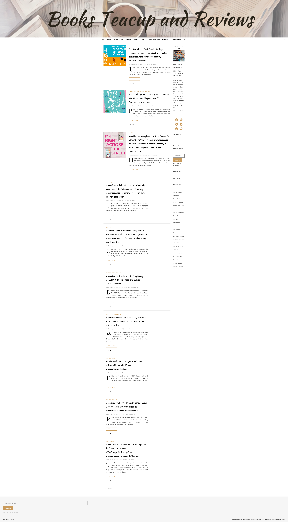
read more (134, 79)
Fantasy (108, 182)
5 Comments (154, 155)
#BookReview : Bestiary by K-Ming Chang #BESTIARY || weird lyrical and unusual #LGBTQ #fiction (124, 279)
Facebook (252, 519)
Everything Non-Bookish (178, 39)
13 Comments (133, 200)
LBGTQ (113, 272)
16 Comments (154, 64)
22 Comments (131, 459)
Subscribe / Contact (132, 39)
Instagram (239, 519)
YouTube (248, 519)
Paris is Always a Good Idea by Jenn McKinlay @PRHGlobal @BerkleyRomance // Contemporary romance (149, 98)
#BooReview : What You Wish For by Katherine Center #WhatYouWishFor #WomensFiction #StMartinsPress (126, 321)
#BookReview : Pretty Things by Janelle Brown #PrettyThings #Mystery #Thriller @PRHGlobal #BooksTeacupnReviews (126, 406)
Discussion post (154, 39)
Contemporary (138, 91)
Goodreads (257, 519)
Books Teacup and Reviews (135, 64)
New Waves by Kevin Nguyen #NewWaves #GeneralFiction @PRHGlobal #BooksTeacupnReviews (124, 365)
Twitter (244, 519)
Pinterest (262, 519)
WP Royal (12, 519)
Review (144, 39)
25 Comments (153, 106)
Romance (137, 46)
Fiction (108, 272)
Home (103, 39)
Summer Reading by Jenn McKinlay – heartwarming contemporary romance (178, 219)
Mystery (108, 399)
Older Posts (109, 489)
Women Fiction (116, 314)
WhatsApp (267, 519)
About (109, 39)
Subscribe (177, 160)
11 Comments (134, 246)
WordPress (234, 519)
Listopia (165, 39)
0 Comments (134, 287)
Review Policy (118, 39)
